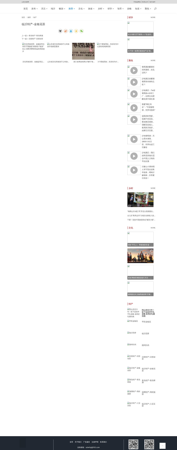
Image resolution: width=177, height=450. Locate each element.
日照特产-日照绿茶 (36, 39)
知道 (137, 8)
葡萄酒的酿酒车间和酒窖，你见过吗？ (148, 70)
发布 (33, 8)
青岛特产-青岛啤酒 (36, 36)
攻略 (129, 8)
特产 (35, 17)
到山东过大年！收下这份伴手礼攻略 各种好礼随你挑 (148, 313)
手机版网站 (137, 2)
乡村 (100, 8)
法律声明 (95, 442)
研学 (110, 8)
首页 (25, 8)
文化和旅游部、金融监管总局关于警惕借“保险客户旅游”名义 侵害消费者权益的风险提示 (33, 62)
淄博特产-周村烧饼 (148, 393)
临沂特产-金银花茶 (148, 369)
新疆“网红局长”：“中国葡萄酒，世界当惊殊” (148, 107)
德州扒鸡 (145, 345)
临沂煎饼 (145, 333)
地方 (53, 8)
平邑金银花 (146, 322)
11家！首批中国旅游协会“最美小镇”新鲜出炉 (144, 220)
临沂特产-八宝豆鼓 (148, 405)
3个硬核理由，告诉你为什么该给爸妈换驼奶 (108, 62)
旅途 (90, 8)
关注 (43, 8)
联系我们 (103, 442)
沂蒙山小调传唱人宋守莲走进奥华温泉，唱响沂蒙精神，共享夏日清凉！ (148, 172)
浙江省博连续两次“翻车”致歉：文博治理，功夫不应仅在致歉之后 (83, 62)
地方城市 (152, 2)
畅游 (61, 8)
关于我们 (78, 442)
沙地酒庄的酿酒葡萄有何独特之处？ (148, 81)
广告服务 (86, 442)
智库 (119, 8)
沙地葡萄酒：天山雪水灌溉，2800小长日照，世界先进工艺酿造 (148, 141)
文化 (80, 8)
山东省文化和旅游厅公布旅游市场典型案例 (58, 62)
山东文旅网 (25, 2)
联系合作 (145, 2)
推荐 (71, 8)
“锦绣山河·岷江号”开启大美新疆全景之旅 (142, 211)
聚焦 (147, 8)
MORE (153, 17)
